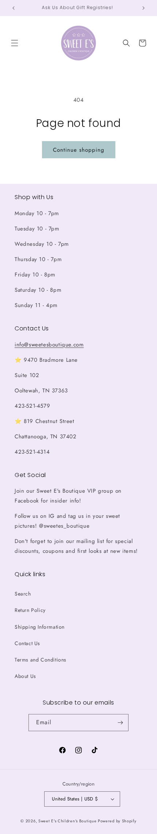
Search (23, 593)
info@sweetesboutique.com (49, 345)
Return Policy (30, 610)
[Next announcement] (143, 8)
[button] (15, 43)
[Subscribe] (120, 722)
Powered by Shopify (117, 821)
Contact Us (27, 643)
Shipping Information (40, 627)
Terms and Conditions (40, 659)
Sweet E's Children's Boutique (67, 821)
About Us (25, 676)
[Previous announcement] (13, 8)
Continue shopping (78, 150)
